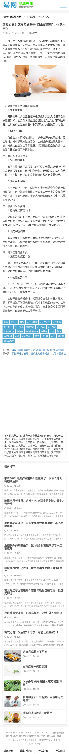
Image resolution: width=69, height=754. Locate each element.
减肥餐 (61, 336)
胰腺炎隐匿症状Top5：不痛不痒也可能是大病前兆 (38, 350)
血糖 (6, 322)
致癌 (53, 336)
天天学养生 (45, 322)
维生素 (45, 336)
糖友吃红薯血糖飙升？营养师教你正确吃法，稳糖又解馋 (33, 592)
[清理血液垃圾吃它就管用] (12, 717)
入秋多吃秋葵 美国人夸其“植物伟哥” (42, 683)
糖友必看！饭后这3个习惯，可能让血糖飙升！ (31, 632)
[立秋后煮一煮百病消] (12, 670)
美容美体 (8, 326)
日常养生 (31, 16)
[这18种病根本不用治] (12, 656)
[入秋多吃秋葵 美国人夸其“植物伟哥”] (12, 685)
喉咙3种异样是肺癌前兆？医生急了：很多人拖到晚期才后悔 (33, 480)
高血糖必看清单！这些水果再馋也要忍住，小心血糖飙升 (33, 525)
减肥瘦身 (30, 326)
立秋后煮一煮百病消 (35, 666)
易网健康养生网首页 (13, 16)
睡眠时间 (8, 336)
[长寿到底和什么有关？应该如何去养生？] (12, 701)
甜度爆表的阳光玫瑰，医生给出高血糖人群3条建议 (33, 570)
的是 (22, 322)
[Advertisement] (34, 394)
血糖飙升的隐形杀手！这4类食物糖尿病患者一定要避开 (33, 547)
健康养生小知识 (46, 740)
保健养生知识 (32, 331)
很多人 (14, 322)
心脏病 (20, 331)
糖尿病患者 (9, 340)
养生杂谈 (19, 326)
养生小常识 (44, 16)
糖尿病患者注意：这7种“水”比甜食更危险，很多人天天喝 (34, 502)
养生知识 (57, 322)
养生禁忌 (41, 326)
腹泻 (59, 331)
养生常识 (52, 326)
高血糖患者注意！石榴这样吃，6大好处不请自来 (33, 612)
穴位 (37, 336)
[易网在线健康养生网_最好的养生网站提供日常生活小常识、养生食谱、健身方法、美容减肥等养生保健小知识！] (18, 4)
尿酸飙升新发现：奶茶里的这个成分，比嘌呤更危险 (39, 353)
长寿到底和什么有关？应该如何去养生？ (43, 699)
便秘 (17, 336)
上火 (52, 331)
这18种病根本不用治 (35, 651)
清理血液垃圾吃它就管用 (37, 712)
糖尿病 (44, 331)
